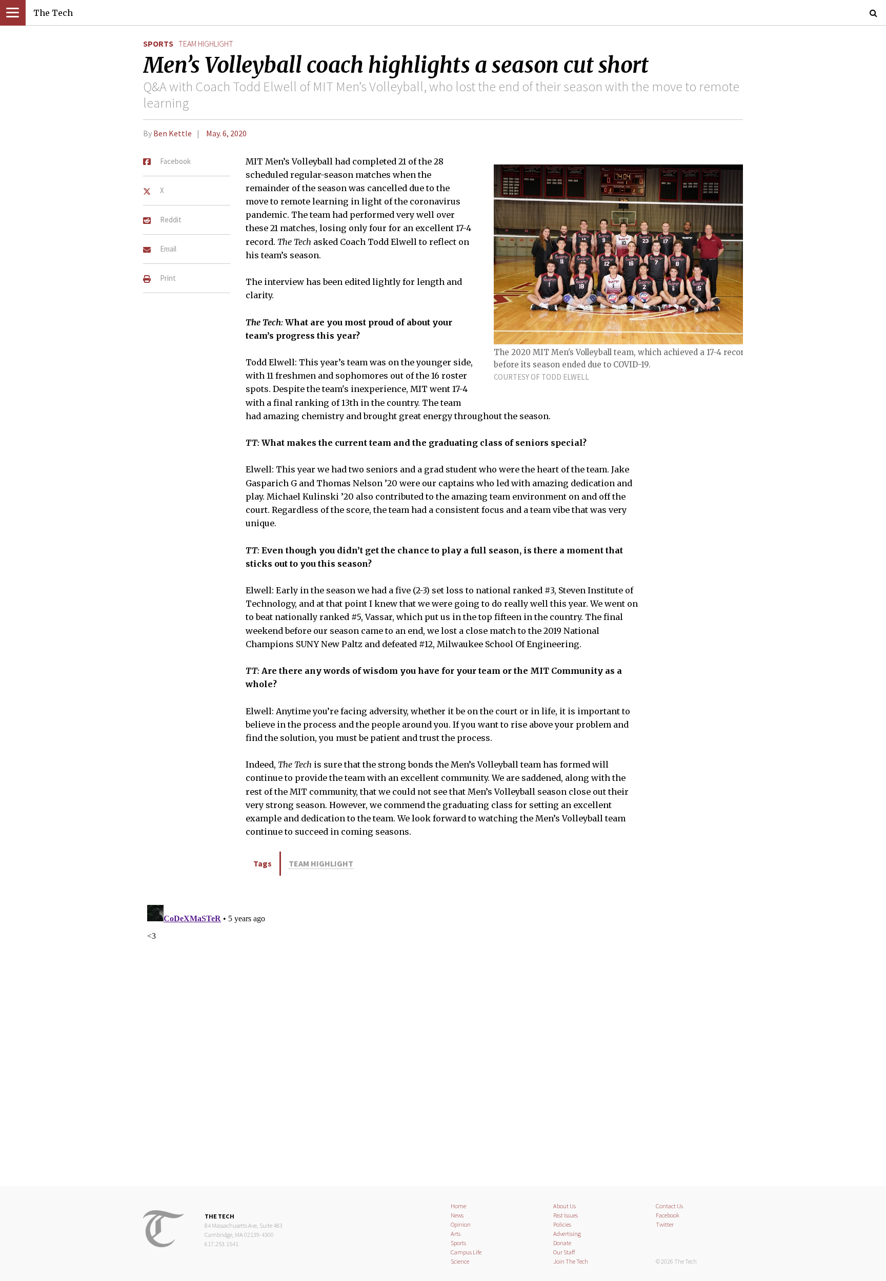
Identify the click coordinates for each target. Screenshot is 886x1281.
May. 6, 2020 (226, 133)
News (457, 1215)
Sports (158, 43)
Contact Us (669, 1206)
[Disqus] (443, 1029)
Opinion (461, 1224)
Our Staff (564, 1252)
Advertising (567, 1233)
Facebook (667, 1215)
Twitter (665, 1224)
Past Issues (565, 1215)
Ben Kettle (172, 133)
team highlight (205, 43)
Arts (455, 1233)
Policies (562, 1224)
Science (460, 1261)
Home (458, 1206)
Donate (562, 1243)
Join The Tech (570, 1261)
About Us (564, 1206)
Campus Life (466, 1252)
